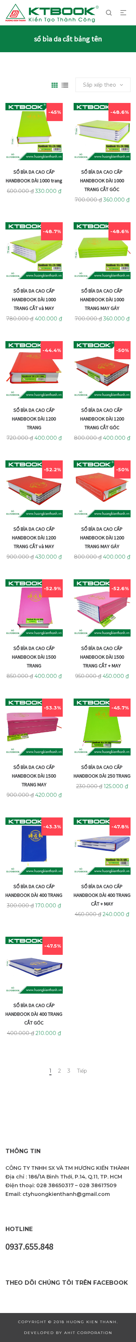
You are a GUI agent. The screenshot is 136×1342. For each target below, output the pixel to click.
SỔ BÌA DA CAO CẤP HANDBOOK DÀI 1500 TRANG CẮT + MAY (102, 657)
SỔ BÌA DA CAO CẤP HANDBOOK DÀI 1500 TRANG (34, 657)
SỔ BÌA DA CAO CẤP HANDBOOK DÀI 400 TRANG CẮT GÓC (33, 1014)
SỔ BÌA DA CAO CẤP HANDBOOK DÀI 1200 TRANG (34, 419)
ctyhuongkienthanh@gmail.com (66, 1194)
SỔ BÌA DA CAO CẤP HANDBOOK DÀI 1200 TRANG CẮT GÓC (102, 419)
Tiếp (82, 1071)
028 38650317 (55, 1185)
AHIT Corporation (88, 1332)
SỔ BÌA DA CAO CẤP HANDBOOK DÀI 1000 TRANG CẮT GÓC (102, 180)
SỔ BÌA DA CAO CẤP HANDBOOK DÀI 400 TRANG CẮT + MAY (102, 895)
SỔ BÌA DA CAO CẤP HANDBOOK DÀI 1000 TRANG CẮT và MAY (34, 299)
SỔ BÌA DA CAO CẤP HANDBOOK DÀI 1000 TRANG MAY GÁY (102, 299)
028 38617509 (97, 1185)
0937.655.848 (29, 1246)
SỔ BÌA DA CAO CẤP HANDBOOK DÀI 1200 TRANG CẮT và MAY (34, 538)
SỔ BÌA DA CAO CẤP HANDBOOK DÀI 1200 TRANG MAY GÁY (102, 538)
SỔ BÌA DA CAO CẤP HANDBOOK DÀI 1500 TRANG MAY (34, 776)
